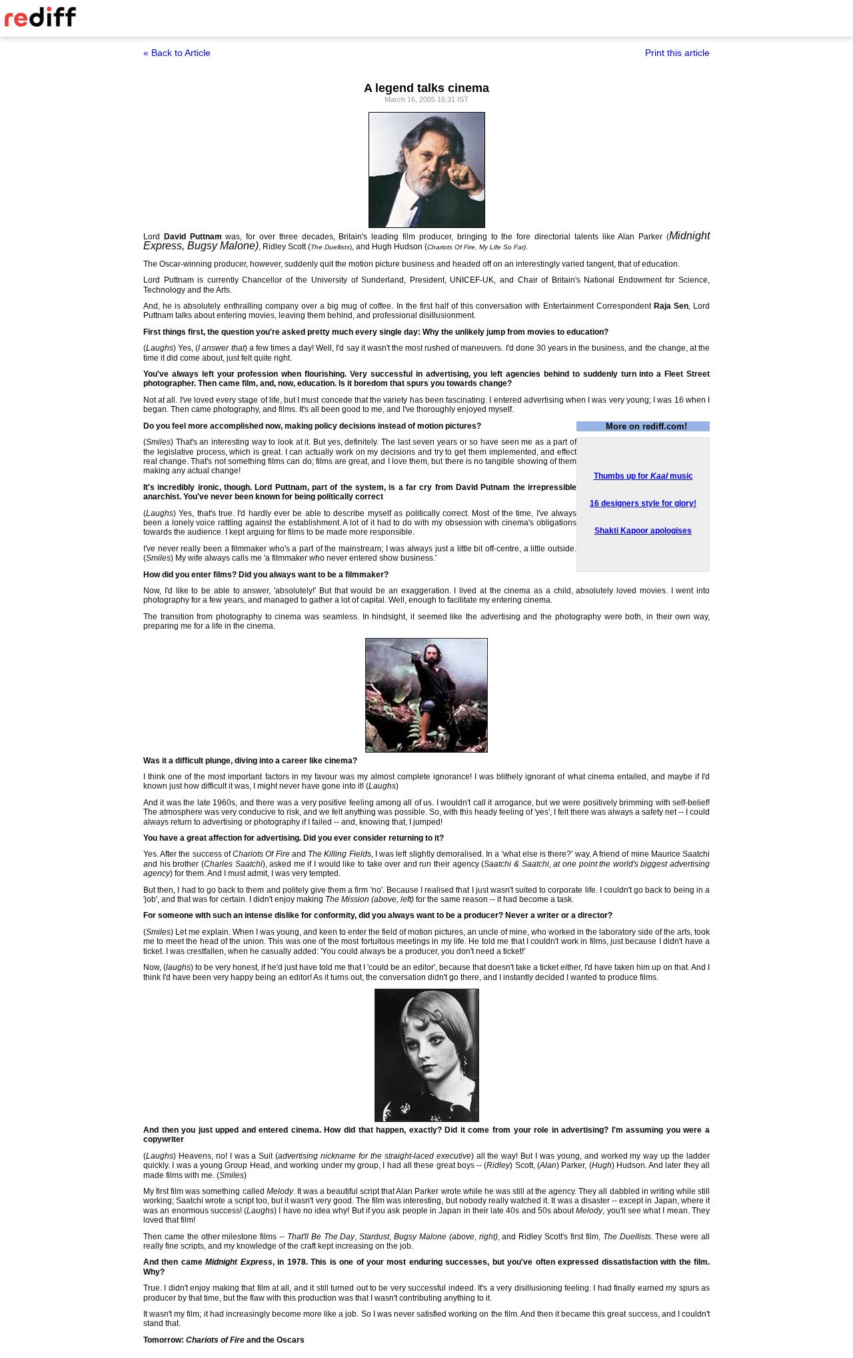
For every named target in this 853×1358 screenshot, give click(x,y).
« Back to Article (177, 52)
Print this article (677, 52)
